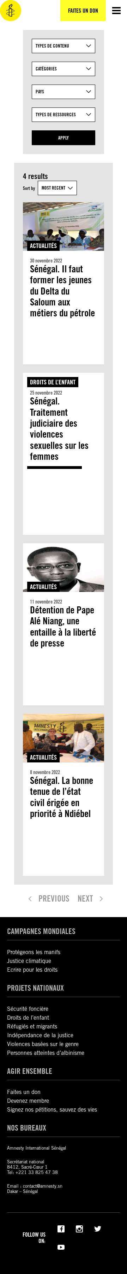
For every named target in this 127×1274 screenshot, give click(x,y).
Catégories (46, 69)
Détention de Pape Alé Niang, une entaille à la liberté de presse (63, 627)
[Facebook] (61, 1228)
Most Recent (53, 188)
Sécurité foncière (27, 1009)
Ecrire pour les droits (32, 969)
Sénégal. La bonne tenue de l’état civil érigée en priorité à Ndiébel (61, 797)
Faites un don (24, 1092)
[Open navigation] (116, 10)
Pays (40, 91)
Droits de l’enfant (52, 382)
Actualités (43, 245)
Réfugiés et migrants (32, 1026)
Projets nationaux (35, 987)
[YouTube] (61, 1246)
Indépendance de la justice (40, 1035)
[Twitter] (98, 1228)
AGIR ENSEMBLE (29, 1071)
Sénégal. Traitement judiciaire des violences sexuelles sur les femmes (59, 429)
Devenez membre (28, 1100)
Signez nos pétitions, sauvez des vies (52, 1109)
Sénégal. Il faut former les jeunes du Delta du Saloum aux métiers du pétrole (62, 291)
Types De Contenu (52, 46)
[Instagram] (79, 1228)
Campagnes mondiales (41, 931)
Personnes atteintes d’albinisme (45, 1053)
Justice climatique (29, 961)
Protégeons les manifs (33, 952)
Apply (63, 138)
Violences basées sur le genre (43, 1044)
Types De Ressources (56, 114)
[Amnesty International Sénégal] (10, 10)
